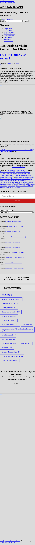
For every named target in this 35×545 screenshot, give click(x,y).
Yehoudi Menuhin (5, 187)
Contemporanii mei (9, 308)
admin (18, 63)
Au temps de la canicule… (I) (12, 231)
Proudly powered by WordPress (10, 541)
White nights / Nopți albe (7, 542)
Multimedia (7, 39)
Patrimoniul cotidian (9, 343)
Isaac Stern (18, 182)
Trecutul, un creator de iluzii (12, 356)
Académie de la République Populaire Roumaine (15, 172)
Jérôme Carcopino (28, 182)
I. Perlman (11, 182)
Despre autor (8, 28)
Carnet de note (8, 41)
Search (2, 21)
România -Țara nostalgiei (11, 352)
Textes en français (9, 34)
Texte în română (9, 32)
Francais (23, 170)
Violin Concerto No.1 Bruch (24, 186)
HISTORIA (3, 182)
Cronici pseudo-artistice (13, 170)
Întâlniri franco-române (10, 360)
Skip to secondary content (8, 2)
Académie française (6, 173)
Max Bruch (11, 186)
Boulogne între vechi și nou (11, 299)
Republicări (26, 343)
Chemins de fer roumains (23, 177)
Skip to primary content (7, 1)
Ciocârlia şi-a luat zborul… (12, 242)
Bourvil (7, 177)
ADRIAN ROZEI (11, 7)
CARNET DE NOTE (10, 303)
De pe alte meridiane (10, 325)
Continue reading (18, 167)
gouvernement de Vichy (25, 180)
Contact (10, 30)
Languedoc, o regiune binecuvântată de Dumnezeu (17, 330)
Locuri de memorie (9, 335)
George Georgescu (11, 180)
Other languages (9, 35)
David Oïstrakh (16, 179)
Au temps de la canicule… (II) (13, 221)
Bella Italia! (7, 295)
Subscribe (17, 201)
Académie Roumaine (19, 173)
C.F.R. (12, 177)
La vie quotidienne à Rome (8, 184)
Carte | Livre (8, 37)
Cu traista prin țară (9, 320)
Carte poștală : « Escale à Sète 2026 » (15, 257)
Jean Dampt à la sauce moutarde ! (13, 263)
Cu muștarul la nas (9, 316)
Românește (7, 348)
